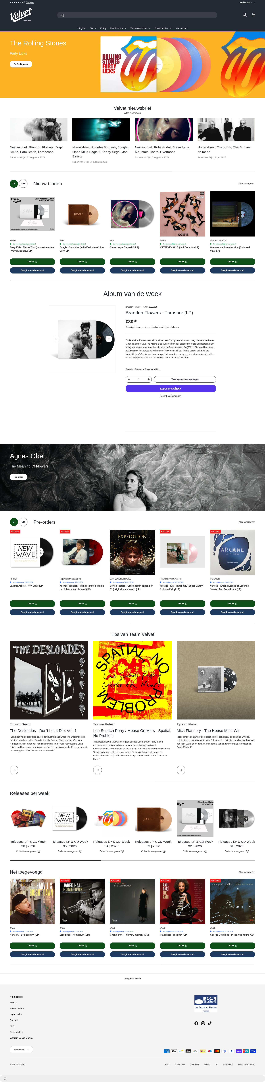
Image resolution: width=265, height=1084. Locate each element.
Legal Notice (16, 1014)
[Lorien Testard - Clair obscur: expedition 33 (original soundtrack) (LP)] (132, 552)
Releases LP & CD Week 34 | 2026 (111, 844)
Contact (14, 1020)
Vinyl (80, 28)
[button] (253, 15)
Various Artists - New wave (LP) (27, 585)
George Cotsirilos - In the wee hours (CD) (232, 934)
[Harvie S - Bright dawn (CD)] (32, 901)
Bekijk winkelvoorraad (32, 270)
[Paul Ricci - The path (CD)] (182, 901)
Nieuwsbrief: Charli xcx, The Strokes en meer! (224, 149)
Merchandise (116, 28)
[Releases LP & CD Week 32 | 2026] (195, 818)
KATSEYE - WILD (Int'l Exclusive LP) (179, 247)
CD (91, 28)
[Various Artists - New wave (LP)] (32, 552)
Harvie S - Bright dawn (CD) (25, 934)
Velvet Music (20, 1064)
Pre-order (18, 477)
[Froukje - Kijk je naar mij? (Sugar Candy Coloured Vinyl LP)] (182, 552)
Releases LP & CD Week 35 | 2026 (70, 844)
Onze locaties (161, 28)
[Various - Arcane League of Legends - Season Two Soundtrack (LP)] (232, 552)
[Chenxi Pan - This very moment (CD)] (132, 901)
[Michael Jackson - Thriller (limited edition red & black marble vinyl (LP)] (82, 552)
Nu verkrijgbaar (21, 67)
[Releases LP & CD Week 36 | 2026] (28, 818)
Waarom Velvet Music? (21, 1038)
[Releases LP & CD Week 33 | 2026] (153, 818)
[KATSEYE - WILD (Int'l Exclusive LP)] (182, 214)
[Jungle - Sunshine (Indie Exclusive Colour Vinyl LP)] (82, 214)
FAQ (12, 1026)
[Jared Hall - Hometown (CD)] (82, 901)
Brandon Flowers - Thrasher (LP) (159, 312)
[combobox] (137, 15)
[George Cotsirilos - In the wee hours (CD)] (232, 901)
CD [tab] (23, 183)
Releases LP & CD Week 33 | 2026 (153, 844)
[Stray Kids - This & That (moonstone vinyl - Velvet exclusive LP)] (32, 214)
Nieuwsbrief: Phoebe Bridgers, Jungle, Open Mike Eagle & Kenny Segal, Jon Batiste (100, 151)
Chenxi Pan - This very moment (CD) (129, 934)
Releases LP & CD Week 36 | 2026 (28, 844)
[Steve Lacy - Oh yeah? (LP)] (132, 214)
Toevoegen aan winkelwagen (185, 379)
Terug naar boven (132, 978)
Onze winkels (16, 1032)
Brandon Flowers (133, 307)
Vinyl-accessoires (139, 28)
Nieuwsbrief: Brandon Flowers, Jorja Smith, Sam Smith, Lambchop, (36, 149)
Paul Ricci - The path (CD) (174, 934)
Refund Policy (17, 1008)
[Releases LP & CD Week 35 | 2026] (70, 818)
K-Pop (103, 28)
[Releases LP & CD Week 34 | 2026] (111, 818)
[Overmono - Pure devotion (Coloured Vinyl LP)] (232, 214)
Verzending (150, 327)
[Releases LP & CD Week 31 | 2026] (236, 818)
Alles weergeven (132, 113)
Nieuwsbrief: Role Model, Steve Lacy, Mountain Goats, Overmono (162, 149)
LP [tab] (13, 183)
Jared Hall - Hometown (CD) (75, 934)
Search (13, 1002)
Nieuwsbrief (181, 28)
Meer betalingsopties (170, 396)
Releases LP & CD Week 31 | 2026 (236, 844)
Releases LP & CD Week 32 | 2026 (195, 844)
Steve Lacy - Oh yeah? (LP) (124, 247)
